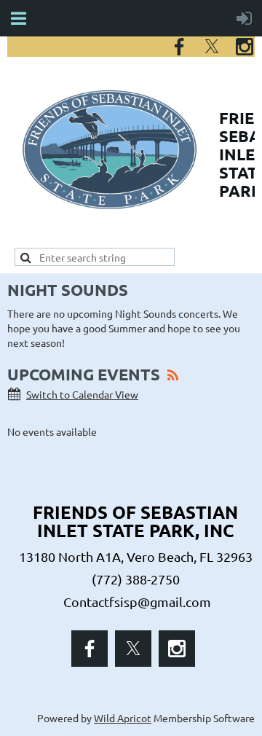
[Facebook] (179, 46)
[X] (212, 46)
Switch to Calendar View (82, 394)
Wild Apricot (122, 717)
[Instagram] (244, 46)
